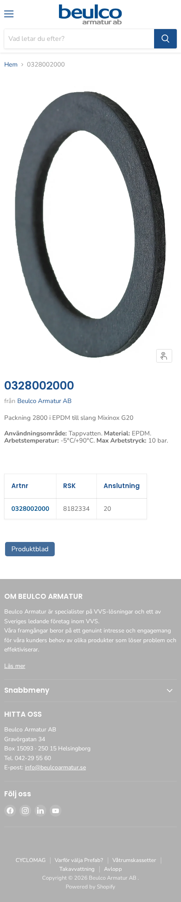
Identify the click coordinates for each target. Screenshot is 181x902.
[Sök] (165, 38)
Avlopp (113, 869)
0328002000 (30, 508)
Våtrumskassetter (134, 860)
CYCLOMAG (30, 860)
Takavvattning (77, 869)
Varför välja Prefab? (79, 860)
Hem (11, 64)
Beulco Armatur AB (44, 401)
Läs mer (14, 666)
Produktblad (29, 549)
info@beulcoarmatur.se (55, 767)
